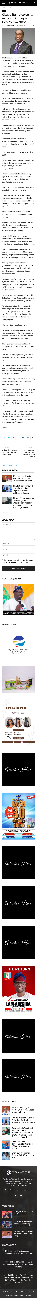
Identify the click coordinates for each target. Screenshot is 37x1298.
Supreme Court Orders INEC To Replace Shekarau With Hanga (23, 1234)
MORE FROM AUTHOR (10, 470)
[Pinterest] (14, 438)
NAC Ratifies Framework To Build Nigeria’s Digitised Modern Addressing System (23, 489)
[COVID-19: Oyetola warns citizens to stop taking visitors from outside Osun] (7, 1224)
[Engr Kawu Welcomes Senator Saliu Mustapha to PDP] (6, 1156)
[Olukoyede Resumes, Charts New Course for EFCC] (7, 1214)
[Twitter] (9, 438)
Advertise (24, 1292)
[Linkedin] (23, 438)
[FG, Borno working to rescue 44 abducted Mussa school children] (7, 478)
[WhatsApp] (18, 438)
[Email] (28, 438)
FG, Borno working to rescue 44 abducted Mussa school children (22, 478)
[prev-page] (3, 513)
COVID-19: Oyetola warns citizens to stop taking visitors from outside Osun (23, 1224)
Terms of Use (15, 1292)
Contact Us (6, 1292)
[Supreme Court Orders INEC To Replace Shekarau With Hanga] (7, 1234)
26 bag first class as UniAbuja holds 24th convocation (9, 452)
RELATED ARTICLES (10, 466)
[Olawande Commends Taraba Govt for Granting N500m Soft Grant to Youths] (6, 1145)
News (9, 8)
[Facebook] (4, 438)
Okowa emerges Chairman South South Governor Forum (29, 453)
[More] (32, 438)
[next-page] (6, 513)
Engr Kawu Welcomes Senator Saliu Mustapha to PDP (23, 1155)
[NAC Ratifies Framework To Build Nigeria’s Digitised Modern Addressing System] (7, 488)
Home (4, 8)
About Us (31, 1292)
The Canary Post (9, 25)
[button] (3, 3)
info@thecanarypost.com (23, 1190)
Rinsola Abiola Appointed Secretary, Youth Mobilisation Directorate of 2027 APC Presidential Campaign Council (23, 503)
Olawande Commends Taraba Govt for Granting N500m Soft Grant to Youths (22, 1145)
